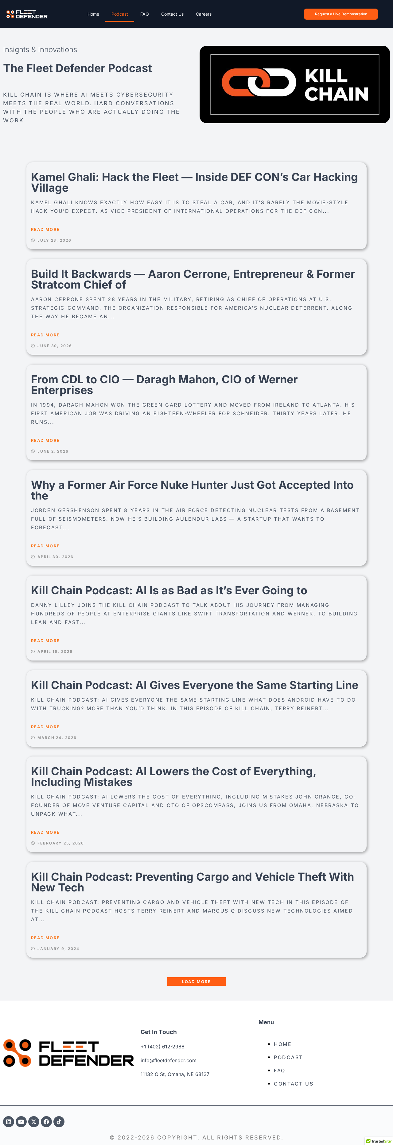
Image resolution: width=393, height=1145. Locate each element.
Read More (45, 229)
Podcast (119, 14)
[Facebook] (46, 1121)
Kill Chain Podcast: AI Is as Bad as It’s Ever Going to (169, 590)
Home (93, 14)
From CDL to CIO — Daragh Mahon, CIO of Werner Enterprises (164, 385)
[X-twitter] (33, 1121)
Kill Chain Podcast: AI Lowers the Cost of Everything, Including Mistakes (173, 776)
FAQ (144, 14)
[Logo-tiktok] (58, 1121)
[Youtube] (21, 1121)
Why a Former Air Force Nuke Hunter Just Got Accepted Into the (192, 490)
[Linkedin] (8, 1121)
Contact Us (172, 14)
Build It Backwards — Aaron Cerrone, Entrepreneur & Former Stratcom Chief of (193, 279)
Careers (204, 14)
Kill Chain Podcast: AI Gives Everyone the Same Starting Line (194, 685)
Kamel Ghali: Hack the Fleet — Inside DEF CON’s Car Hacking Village (194, 182)
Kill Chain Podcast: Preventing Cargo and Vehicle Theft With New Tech (192, 882)
